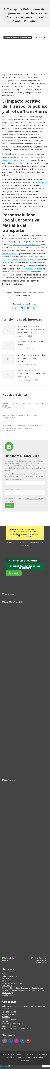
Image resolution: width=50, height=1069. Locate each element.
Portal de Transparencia (12, 983)
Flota (4, 981)
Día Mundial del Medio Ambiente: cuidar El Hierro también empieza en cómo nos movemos (22, 426)
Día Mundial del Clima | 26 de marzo (30, 343)
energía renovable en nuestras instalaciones (21, 259)
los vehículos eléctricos (32, 268)
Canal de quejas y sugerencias (14, 1024)
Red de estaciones (9, 1019)
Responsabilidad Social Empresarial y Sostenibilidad (22, 988)
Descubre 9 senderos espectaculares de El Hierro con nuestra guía (31, 373)
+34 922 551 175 (9, 1012)
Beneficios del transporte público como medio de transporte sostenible (31, 358)
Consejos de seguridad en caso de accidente (25, 567)
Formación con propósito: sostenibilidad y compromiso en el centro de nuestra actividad (32, 329)
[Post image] (8, 330)
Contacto (6, 1016)
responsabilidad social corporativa (25, 244)
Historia (5, 978)
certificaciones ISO (10, 253)
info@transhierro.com (11, 1014)
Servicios (5, 974)
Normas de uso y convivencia (23, 560)
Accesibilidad (7, 985)
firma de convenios (18, 271)
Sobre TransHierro (9, 976)
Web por (4, 1066)
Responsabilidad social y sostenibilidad (18, 38)
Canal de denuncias (9, 1026)
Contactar (14, 573)
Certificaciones (8, 995)
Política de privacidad (33, 498)
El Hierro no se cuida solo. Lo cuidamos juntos (20, 415)
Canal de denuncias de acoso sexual (16, 1028)
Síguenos (14, 537)
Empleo (5, 1021)
